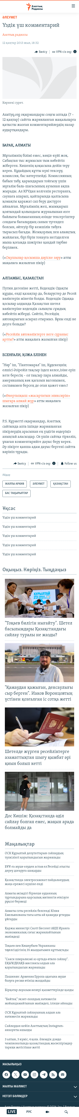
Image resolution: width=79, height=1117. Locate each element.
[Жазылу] (62, 1074)
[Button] (41, 52)
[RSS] (53, 1074)
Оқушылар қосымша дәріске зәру (33, 258)
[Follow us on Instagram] (34, 1074)
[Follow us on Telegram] (44, 1074)
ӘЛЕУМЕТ (9, 17)
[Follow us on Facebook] (6, 1074)
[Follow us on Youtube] (25, 1074)
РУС (29, 1112)
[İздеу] (66, 1112)
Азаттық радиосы (15, 35)
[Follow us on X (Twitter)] (15, 1074)
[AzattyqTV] (47, 1112)
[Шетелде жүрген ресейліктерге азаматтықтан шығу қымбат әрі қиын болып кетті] (39, 726)
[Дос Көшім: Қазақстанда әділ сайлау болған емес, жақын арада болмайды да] (39, 791)
